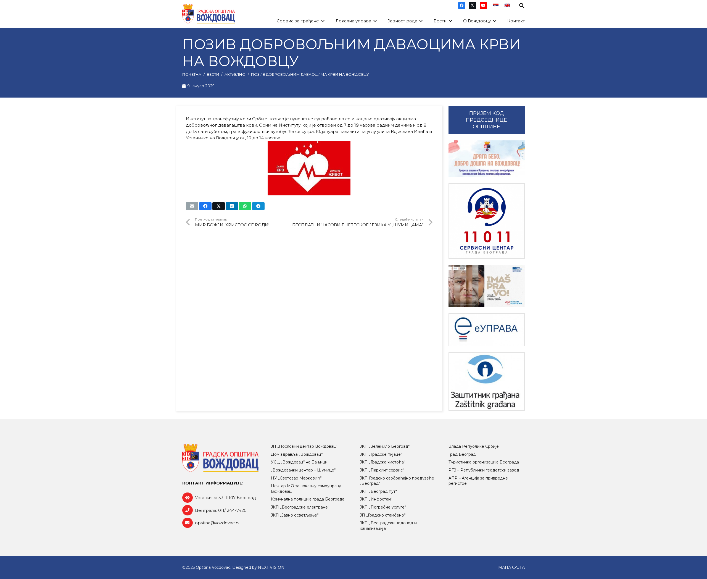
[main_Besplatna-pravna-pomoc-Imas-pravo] (487, 286)
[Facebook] (461, 5)
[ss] (486, 221)
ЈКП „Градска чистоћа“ (382, 462)
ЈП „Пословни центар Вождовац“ (304, 446)
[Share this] (205, 206)
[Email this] (192, 206)
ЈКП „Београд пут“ (378, 491)
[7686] (487, 158)
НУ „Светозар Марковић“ (296, 478)
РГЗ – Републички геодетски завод (484, 470)
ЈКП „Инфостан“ (376, 499)
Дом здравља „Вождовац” (297, 454)
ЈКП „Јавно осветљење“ (294, 515)
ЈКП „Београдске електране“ (300, 507)
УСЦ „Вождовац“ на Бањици (299, 462)
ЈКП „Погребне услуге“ (383, 507)
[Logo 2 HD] (486, 381)
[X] (472, 5)
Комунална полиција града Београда (307, 499)
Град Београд (462, 454)
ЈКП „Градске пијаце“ (381, 454)
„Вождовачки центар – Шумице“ (303, 470)
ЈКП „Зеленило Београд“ (385, 446)
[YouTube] (483, 5)
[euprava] (486, 330)
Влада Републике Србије (474, 446)
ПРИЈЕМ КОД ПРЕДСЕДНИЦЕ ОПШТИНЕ (486, 120)
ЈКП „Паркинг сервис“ (382, 470)
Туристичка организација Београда (484, 462)
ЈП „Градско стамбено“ (382, 515)
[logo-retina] (208, 13)
